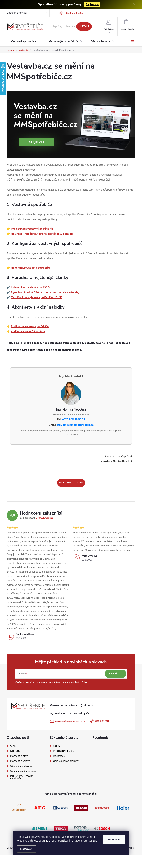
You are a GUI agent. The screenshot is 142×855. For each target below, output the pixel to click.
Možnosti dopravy (20, 761)
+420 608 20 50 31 (73, 419)
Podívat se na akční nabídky (28, 331)
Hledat (83, 26)
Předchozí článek (71, 482)
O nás (13, 746)
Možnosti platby (19, 756)
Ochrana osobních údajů (23, 771)
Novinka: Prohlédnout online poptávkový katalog (42, 234)
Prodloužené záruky (63, 751)
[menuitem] (26, 41)
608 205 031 (102, 721)
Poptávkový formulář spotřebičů (21, 777)
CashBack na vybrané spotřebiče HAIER (36, 297)
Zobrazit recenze (44, 517)
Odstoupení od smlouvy (66, 761)
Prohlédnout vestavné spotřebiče (32, 229)
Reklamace (59, 756)
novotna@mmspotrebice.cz (75, 424)
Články (56, 746)
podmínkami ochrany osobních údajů (68, 682)
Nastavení (26, 849)
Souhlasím (114, 840)
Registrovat (92, 4)
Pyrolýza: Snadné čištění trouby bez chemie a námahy (45, 292)
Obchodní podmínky (17, 12)
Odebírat (115, 673)
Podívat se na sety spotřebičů (30, 326)
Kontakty (15, 751)
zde (95, 841)
